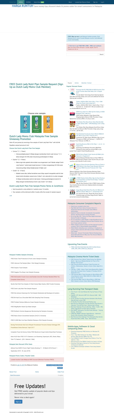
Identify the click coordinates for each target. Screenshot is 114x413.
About (70, 2)
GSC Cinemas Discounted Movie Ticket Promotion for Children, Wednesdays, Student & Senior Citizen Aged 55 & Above (86, 265)
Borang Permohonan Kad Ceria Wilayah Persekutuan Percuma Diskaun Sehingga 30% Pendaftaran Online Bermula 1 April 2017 (35, 326)
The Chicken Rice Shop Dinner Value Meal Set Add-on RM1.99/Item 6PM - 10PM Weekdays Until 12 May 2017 (90, 123)
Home (37, 372)
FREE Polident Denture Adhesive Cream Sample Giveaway (28, 302)
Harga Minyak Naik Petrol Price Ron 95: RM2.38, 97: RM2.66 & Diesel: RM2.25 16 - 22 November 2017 (90, 190)
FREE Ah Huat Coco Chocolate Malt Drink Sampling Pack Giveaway (30, 297)
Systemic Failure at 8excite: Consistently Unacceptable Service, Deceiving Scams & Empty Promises (85, 213)
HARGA (21, 2)
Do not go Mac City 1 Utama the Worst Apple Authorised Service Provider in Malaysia (86, 217)
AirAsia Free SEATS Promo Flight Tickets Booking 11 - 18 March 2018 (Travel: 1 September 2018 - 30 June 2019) (34, 349)
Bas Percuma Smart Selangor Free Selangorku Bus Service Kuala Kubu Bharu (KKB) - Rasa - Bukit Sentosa (87, 317)
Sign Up (95, 2)
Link (10, 195)
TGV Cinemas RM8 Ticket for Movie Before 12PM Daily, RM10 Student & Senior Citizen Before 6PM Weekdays (85, 280)
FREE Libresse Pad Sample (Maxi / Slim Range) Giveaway (28, 263)
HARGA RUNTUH (22, 6)
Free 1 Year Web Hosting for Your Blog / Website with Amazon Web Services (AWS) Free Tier (85, 335)
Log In (102, 2)
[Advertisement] (57, 20)
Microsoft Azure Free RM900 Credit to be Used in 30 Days (86, 341)
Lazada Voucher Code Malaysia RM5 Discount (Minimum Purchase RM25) (32, 359)
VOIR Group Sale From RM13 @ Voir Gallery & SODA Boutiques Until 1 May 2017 (90, 112)
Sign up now (75, 36)
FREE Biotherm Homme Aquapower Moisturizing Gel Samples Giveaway (32, 311)
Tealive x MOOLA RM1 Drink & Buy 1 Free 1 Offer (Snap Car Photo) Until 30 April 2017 (89, 102)
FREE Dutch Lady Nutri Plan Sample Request (24, 288)
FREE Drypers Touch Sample (19, 267)
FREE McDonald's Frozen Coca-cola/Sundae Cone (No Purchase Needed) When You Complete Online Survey (35, 278)
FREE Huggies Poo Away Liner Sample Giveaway (25, 272)
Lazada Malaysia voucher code (89, 38)
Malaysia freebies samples (89, 36)
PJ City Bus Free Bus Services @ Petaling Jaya (83, 302)
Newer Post (12, 372)
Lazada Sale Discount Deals (82, 2)
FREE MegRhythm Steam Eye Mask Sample (23, 306)
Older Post (61, 372)
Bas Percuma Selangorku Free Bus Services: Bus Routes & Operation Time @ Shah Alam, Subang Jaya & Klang (86, 304)
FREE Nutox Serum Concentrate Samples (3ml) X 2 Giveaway (28, 315)
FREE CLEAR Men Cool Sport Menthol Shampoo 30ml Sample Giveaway (31, 320)
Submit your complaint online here (80, 206)
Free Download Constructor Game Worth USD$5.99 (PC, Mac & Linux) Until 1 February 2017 (90, 134)
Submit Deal (38, 2)
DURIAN (28, 2)
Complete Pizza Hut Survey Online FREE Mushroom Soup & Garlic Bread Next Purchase (36, 332)
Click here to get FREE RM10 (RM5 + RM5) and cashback (85, 46)
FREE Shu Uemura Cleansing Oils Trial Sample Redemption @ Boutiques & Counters (35, 293)
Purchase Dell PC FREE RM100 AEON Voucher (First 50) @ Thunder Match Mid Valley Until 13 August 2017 (90, 91)
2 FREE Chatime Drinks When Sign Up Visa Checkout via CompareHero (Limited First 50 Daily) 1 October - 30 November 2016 (90, 179)
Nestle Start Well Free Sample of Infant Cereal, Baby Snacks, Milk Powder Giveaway (35, 284)
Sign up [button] (18, 402)
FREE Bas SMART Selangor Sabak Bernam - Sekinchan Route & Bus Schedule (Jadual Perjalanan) (86, 314)
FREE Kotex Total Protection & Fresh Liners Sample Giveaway (29, 258)
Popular (70, 83)
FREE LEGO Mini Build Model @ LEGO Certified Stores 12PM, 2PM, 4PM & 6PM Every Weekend (85, 247)
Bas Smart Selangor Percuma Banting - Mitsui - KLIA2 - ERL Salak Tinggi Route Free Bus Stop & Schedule (87, 307)
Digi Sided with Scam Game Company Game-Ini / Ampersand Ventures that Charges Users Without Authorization (84, 209)
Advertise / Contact (86, 83)
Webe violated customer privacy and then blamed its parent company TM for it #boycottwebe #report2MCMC (86, 225)
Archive (77, 83)
